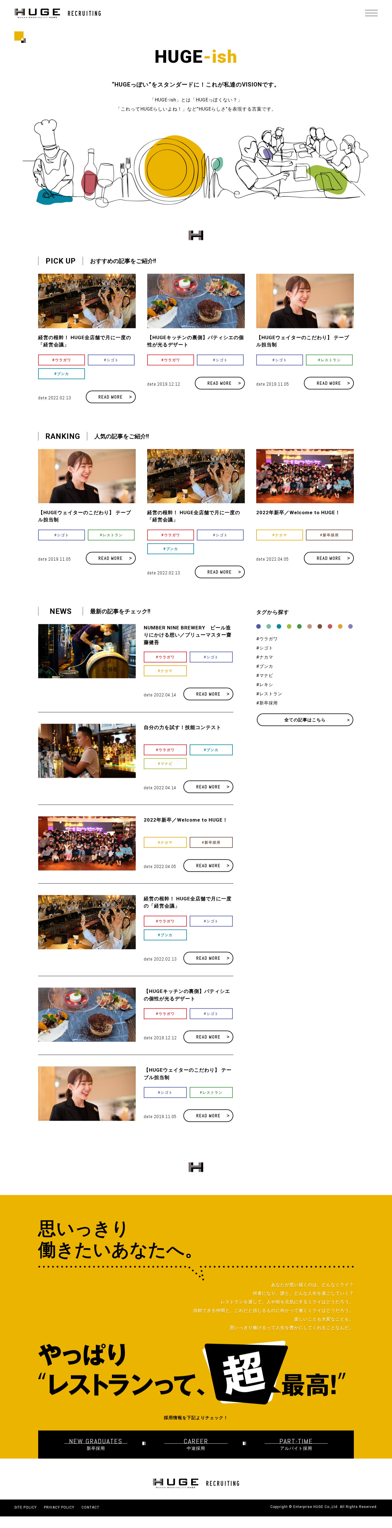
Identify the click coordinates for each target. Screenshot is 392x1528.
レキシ (266, 693)
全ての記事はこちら (305, 729)
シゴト (113, 369)
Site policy (25, 1517)
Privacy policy (59, 1517)
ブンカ (63, 383)
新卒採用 (213, 852)
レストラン (331, 369)
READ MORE (110, 406)
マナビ (167, 773)
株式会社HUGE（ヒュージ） (57, 13)
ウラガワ (63, 369)
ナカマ (167, 680)
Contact (90, 1517)
